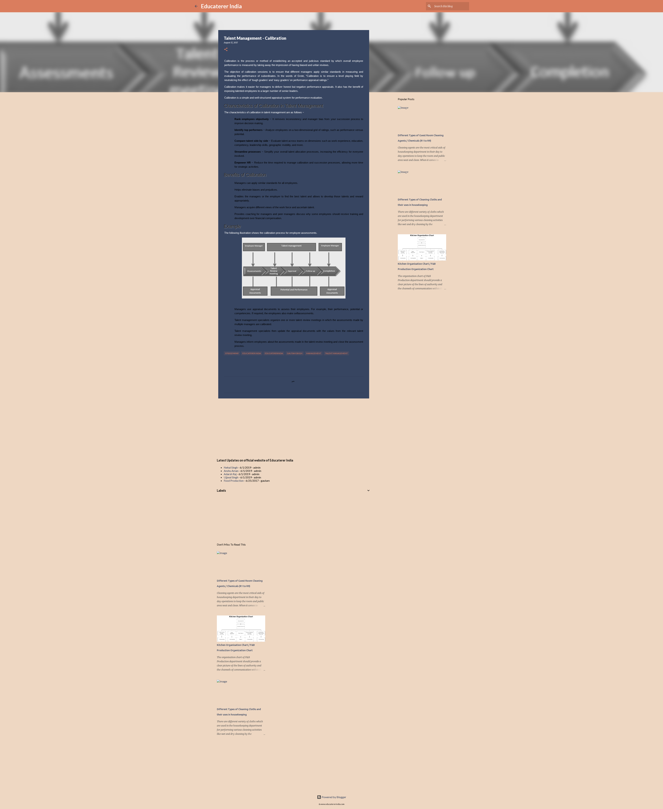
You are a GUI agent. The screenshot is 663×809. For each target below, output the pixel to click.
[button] (226, 49)
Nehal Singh (231, 467)
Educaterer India (221, 6)
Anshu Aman (231, 470)
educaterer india (251, 353)
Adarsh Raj (230, 474)
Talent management (336, 353)
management (313, 353)
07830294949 (231, 353)
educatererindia (274, 353)
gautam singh (294, 353)
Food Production (234, 480)
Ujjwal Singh (231, 477)
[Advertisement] (294, 428)
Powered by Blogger (333, 797)
